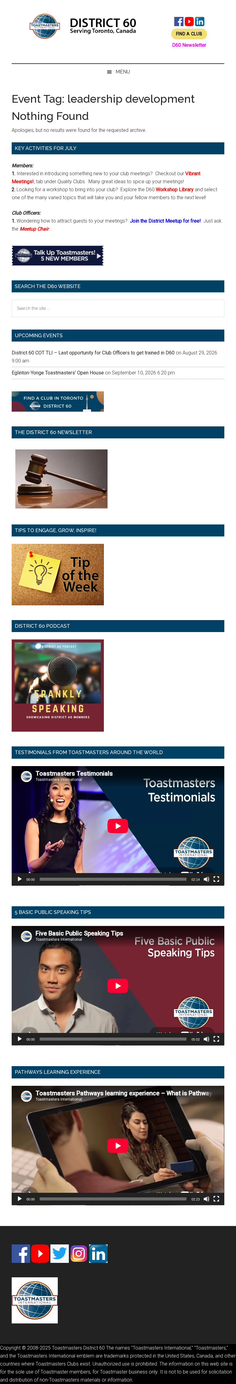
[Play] (20, 879)
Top (221, 1369)
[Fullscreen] (216, 879)
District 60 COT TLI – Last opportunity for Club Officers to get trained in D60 (93, 353)
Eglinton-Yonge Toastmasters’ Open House (58, 373)
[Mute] (206, 879)
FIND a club (189, 33)
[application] (118, 826)
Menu (123, 72)
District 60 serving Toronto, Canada (83, 26)
